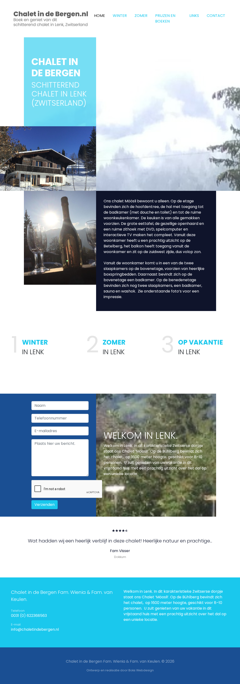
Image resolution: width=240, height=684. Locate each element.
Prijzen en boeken (165, 18)
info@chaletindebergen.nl (35, 629)
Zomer (141, 15)
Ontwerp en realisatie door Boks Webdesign (120, 670)
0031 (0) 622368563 (29, 615)
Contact (216, 15)
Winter (120, 15)
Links (194, 15)
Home (99, 15)
